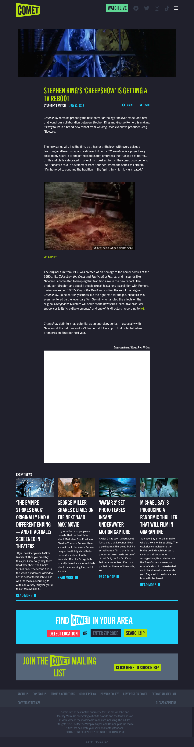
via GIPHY (50, 257)
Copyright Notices (29, 702)
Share (129, 105)
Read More (24, 595)
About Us (23, 693)
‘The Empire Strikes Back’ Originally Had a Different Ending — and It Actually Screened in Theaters (34, 524)
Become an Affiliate (164, 693)
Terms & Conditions (63, 693)
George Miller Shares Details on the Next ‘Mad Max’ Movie (76, 513)
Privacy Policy (109, 693)
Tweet (147, 105)
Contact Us (39, 693)
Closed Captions (166, 702)
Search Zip (135, 632)
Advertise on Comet (135, 693)
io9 (142, 308)
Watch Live (117, 7)
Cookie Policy (87, 693)
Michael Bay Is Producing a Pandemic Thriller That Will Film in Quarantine (158, 516)
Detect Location (63, 633)
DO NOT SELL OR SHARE (110, 732)
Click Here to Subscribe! (137, 667)
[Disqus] (97, 406)
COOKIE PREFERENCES (79, 732)
